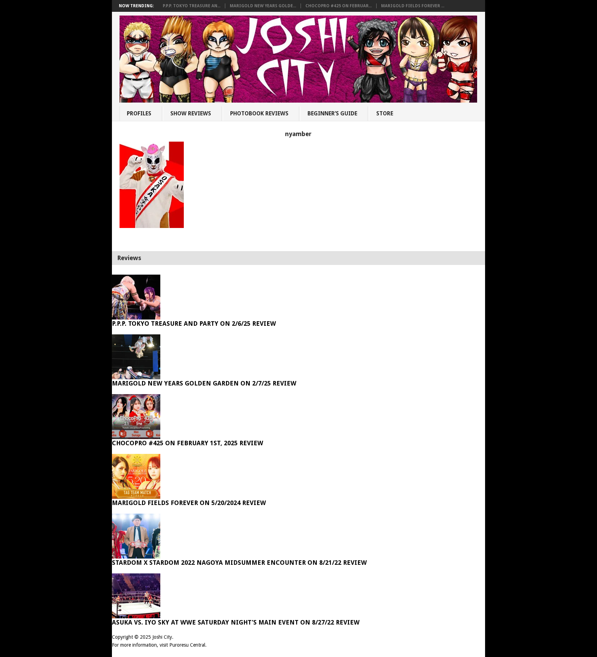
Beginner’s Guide (332, 113)
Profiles (139, 113)
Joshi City (162, 637)
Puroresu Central (187, 645)
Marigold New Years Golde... (263, 5)
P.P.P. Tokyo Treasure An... (191, 5)
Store (384, 113)
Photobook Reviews (259, 113)
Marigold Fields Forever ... (412, 5)
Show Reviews (190, 113)
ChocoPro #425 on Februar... (338, 5)
